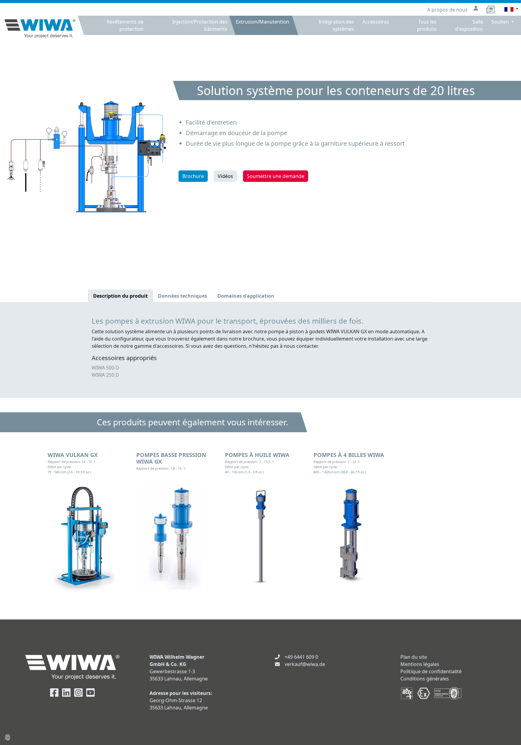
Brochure (193, 176)
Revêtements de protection (125, 25)
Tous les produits (427, 25)
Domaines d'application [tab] (245, 296)
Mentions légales (419, 664)
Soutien (500, 21)
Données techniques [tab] (182, 296)
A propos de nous (448, 9)
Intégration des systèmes (336, 25)
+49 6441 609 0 (301, 657)
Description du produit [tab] (120, 296)
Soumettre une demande (275, 176)
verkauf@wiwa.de (305, 664)
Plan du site (413, 657)
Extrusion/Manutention (262, 21)
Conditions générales (424, 678)
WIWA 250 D (105, 375)
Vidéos (225, 176)
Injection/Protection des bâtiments (199, 25)
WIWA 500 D (105, 367)
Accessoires (375, 21)
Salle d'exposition (469, 25)
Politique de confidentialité (431, 671)
